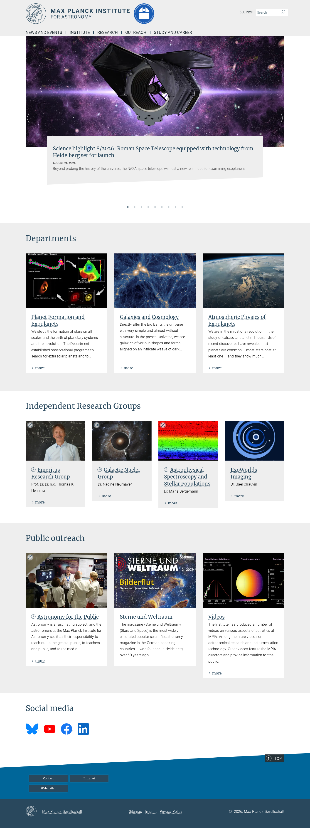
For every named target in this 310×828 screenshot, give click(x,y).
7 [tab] (168, 207)
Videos (216, 617)
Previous (29, 123)
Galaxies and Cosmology (149, 317)
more (40, 368)
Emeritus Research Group (50, 473)
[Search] (283, 12)
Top (278, 758)
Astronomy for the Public (68, 617)
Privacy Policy (171, 811)
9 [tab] (182, 207)
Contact (48, 778)
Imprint (151, 811)
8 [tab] (175, 207)
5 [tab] (155, 207)
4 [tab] (148, 207)
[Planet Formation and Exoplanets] (66, 280)
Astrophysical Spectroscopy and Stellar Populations (187, 477)
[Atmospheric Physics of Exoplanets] (243, 280)
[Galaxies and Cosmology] (155, 280)
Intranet (89, 778)
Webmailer (48, 788)
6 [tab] (162, 207)
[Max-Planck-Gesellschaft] (34, 811)
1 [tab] (127, 207)
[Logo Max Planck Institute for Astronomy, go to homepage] (111, 13)
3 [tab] (141, 207)
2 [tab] (134, 207)
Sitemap (135, 811)
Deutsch (246, 12)
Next (280, 123)
